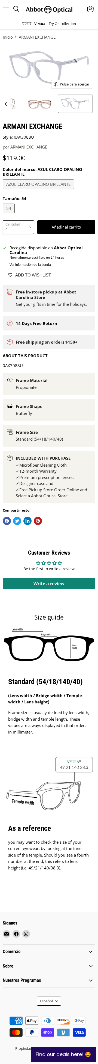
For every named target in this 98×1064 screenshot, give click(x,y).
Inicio (8, 37)
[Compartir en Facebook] (7, 521)
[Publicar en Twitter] (17, 521)
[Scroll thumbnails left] (6, 104)
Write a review (49, 584)
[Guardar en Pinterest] (38, 521)
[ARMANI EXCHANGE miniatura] (40, 104)
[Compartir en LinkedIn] (27, 521)
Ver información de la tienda (30, 265)
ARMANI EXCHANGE (28, 147)
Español (46, 1001)
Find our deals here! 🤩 (63, 1054)
